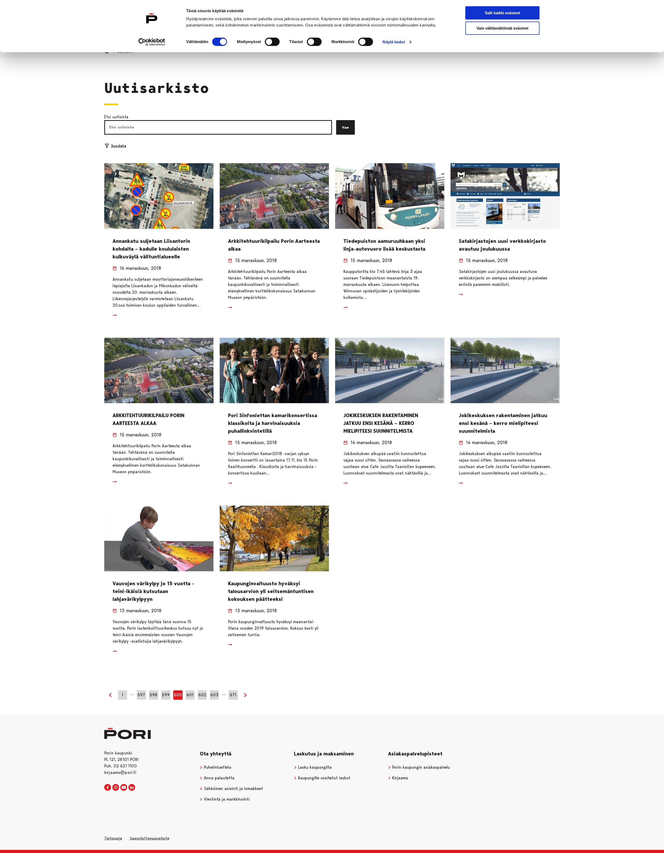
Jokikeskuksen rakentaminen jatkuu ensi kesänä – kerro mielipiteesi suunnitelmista (503, 423)
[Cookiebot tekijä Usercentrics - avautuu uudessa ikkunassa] (152, 42)
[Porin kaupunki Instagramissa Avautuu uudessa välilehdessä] (115, 787)
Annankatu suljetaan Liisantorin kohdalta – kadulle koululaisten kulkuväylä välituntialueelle (151, 249)
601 (189, 694)
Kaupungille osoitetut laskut (323, 777)
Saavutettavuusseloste (149, 838)
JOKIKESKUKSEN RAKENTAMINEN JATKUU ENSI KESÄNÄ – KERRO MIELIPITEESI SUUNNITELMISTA (380, 423)
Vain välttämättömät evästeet (502, 28)
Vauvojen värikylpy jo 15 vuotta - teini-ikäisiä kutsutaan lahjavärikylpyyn (153, 591)
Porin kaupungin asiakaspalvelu (420, 767)
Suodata (118, 145)
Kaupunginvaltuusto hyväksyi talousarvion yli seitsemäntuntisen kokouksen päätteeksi (271, 591)
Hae (345, 127)
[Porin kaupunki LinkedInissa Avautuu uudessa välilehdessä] (131, 787)
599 (166, 694)
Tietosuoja (113, 838)
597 (141, 694)
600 (178, 694)
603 (214, 694)
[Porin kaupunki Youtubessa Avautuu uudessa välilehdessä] (123, 787)
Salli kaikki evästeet (502, 13)
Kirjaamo (399, 777)
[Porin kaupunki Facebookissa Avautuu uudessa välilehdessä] (107, 787)
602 (202, 694)
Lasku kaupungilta (314, 767)
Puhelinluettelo (217, 767)
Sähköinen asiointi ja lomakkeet (233, 788)
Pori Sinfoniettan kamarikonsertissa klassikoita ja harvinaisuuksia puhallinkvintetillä (272, 423)
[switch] (272, 42)
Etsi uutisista (116, 116)
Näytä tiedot (394, 42)
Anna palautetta (218, 777)
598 (153, 694)
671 (233, 694)
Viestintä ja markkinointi (226, 799)
